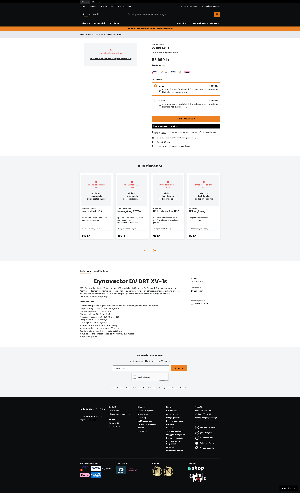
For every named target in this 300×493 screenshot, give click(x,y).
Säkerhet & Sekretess (146, 424)
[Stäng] (219, 29)
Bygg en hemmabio (174, 438)
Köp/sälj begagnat (174, 421)
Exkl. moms (96, 2)
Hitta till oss (171, 411)
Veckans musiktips (212, 6)
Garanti (140, 428)
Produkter (84, 23)
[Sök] (129, 14)
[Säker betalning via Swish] (107, 468)
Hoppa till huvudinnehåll (149, 3)
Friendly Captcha (163, 380)
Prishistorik (160, 65)
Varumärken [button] (182, 23)
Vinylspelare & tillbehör (103, 34)
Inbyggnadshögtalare (175, 434)
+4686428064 (115, 411)
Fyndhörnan (114, 23)
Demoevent (198, 6)
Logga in (170, 424)
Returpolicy (142, 431)
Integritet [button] (170, 447)
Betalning (141, 417)
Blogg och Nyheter (200, 23)
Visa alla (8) (150, 250)
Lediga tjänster (173, 417)
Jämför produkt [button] (200, 304)
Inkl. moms (85, 2)
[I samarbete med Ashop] (196, 468)
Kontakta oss (186, 6)
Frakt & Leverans (144, 421)
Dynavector (197, 291)
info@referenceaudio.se (119, 414)
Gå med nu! (179, 368)
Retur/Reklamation (174, 451)
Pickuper (118, 34)
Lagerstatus (142, 414)
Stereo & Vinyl (85, 34)
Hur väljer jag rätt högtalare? (173, 442)
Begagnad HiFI (100, 23)
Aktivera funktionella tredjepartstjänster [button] (110, 58)
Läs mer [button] (213, 23)
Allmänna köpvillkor (145, 411)
